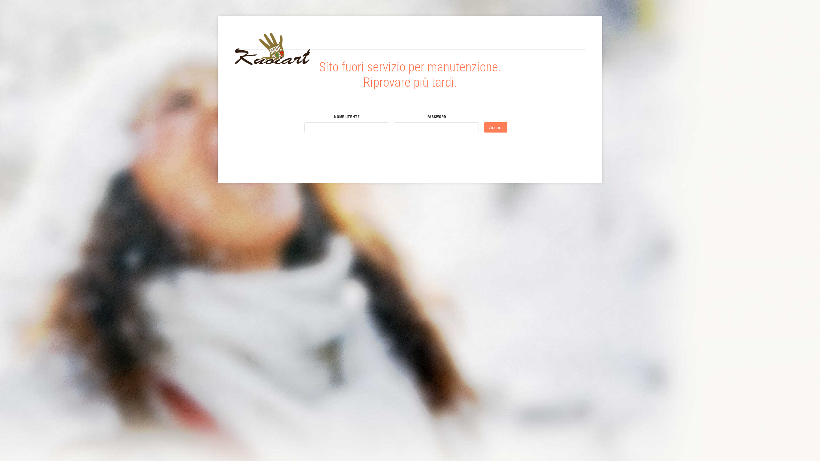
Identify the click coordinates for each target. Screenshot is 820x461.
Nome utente (347, 117)
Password (436, 117)
